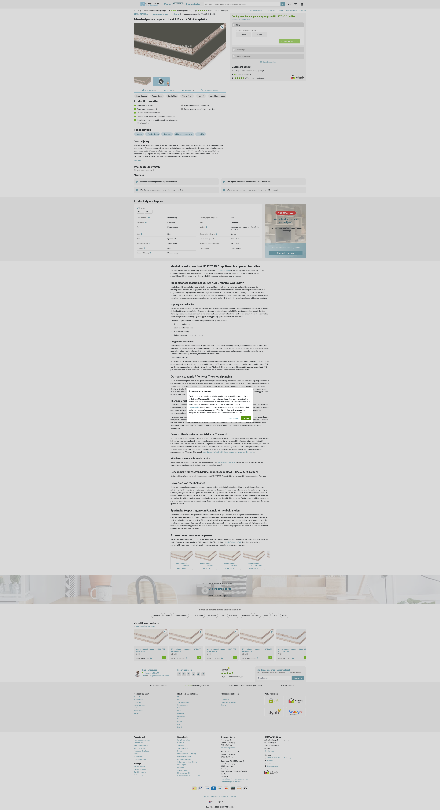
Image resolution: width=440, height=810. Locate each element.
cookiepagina (194, 407)
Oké (247, 418)
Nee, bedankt (234, 418)
